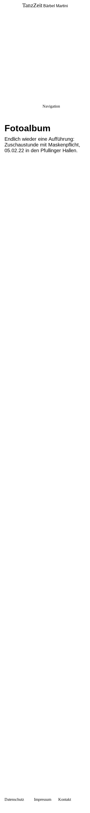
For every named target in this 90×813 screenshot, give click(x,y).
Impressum (42, 799)
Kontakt (64, 799)
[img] (45, 35)
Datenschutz (14, 799)
